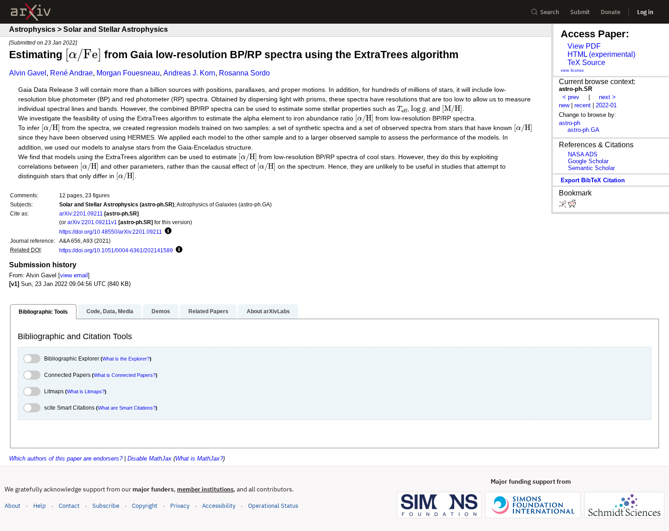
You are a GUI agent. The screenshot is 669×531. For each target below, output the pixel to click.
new (564, 105)
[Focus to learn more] (167, 231)
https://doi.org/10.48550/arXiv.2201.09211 (110, 232)
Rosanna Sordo (244, 73)
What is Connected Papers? (125, 375)
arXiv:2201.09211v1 (92, 222)
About (12, 506)
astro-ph (569, 123)
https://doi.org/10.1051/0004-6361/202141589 (116, 250)
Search (549, 12)
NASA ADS (583, 154)
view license (572, 70)
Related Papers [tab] (208, 311)
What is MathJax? (199, 458)
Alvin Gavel (27, 73)
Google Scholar (588, 161)
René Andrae (71, 73)
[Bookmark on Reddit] (572, 205)
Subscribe (105, 506)
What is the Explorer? (126, 358)
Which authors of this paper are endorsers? (65, 458)
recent (582, 105)
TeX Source (586, 62)
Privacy (179, 506)
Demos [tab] (161, 311)
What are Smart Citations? (127, 408)
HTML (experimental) (601, 54)
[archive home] (31, 12)
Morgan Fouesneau (128, 73)
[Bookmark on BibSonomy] (563, 205)
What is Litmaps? (86, 391)
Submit (580, 12)
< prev (571, 97)
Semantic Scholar (591, 168)
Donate (610, 12)
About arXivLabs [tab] (268, 311)
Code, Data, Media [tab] (109, 311)
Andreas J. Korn (189, 73)
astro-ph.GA (583, 129)
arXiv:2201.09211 (81, 213)
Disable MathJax (149, 458)
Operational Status (273, 505)
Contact (69, 506)
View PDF (584, 46)
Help (39, 506)
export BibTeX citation (593, 180)
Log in (645, 12)
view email (74, 275)
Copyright (144, 506)
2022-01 (606, 105)
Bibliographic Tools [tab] (43, 312)
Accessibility (218, 506)
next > (607, 97)
